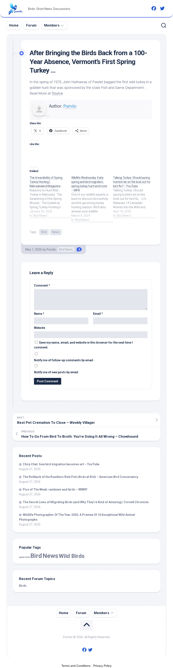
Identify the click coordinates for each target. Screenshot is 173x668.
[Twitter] (162, 8)
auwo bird (24, 557)
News (55, 232)
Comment (42, 285)
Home (14, 25)
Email (98, 313)
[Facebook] (153, 8)
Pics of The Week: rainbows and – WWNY (55, 489)
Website (39, 327)
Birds (23, 585)
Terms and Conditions (76, 665)
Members (51, 25)
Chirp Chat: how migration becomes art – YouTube (61, 464)
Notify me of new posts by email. (56, 372)
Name (39, 313)
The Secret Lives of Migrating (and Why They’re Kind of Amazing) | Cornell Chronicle (86, 502)
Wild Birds (72, 556)
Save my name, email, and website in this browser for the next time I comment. (83, 345)
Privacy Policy (102, 665)
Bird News (66, 249)
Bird (44, 232)
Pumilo (69, 106)
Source (57, 93)
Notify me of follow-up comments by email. (64, 360)
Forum (31, 25)
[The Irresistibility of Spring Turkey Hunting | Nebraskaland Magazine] (50, 197)
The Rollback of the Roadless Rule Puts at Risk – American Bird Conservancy (80, 477)
